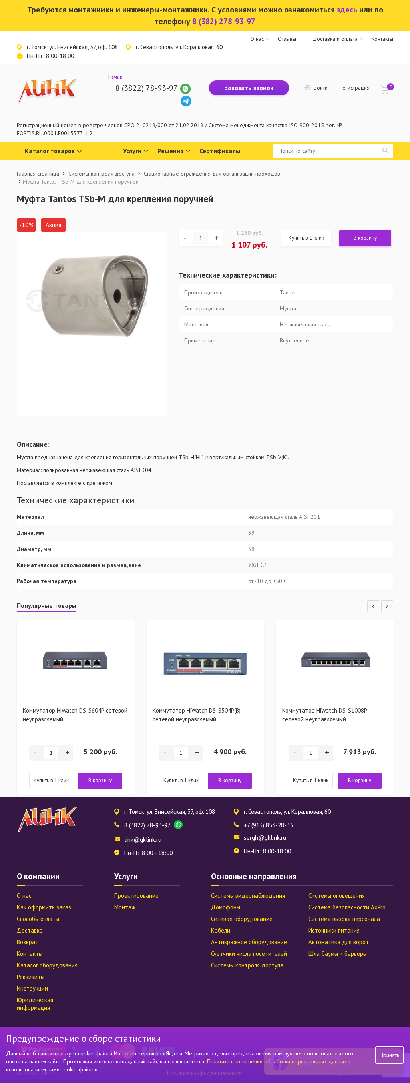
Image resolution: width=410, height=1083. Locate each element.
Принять (389, 1055)
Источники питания (334, 930)
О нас (257, 38)
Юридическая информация (35, 1003)
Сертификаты (219, 151)
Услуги (132, 151)
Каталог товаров (50, 151)
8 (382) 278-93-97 (223, 21)
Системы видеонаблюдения (248, 895)
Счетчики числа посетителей (249, 953)
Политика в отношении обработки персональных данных (277, 1061)
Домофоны (225, 907)
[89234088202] (185, 88)
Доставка (30, 930)
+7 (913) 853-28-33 (268, 825)
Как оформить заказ (44, 907)
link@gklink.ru (142, 839)
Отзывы (287, 38)
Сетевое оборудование (242, 919)
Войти (321, 87)
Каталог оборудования (47, 965)
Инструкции (32, 988)
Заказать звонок (249, 88)
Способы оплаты (38, 919)
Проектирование (136, 895)
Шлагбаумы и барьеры (337, 953)
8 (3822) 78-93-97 (146, 88)
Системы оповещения (336, 895)
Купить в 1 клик (306, 237)
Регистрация (355, 87)
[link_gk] (186, 100)
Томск (115, 77)
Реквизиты (30, 977)
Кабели (220, 930)
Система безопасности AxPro (347, 907)
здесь (347, 9)
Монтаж (124, 907)
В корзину (365, 237)
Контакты (382, 38)
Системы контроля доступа (247, 965)
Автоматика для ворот (338, 942)
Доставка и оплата (335, 38)
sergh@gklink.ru (265, 837)
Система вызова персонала (344, 919)
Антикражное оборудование (249, 942)
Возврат (27, 942)
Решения (170, 151)
